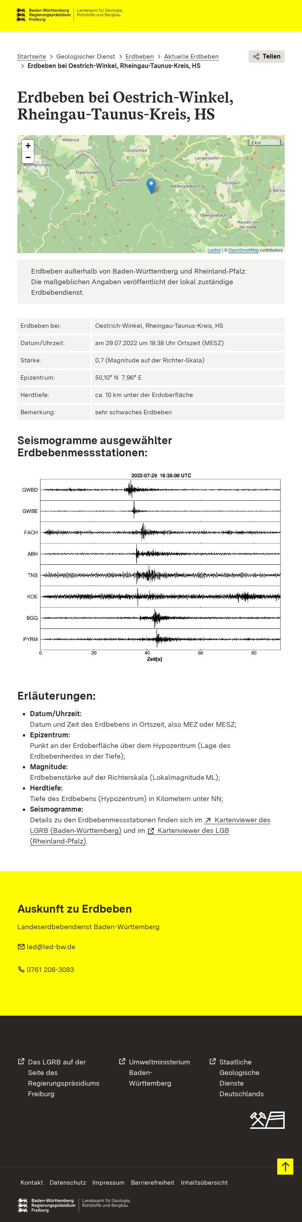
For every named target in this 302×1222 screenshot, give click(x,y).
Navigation (280, 15)
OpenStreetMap (243, 249)
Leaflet (214, 249)
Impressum (108, 1182)
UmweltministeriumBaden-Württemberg (159, 1072)
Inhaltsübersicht (204, 1182)
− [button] (28, 157)
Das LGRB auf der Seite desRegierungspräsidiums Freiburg (63, 1078)
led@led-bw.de (51, 947)
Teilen (272, 56)
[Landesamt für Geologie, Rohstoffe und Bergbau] (72, 15)
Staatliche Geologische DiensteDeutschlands (241, 1078)
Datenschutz (68, 1182)
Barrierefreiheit (153, 1182)
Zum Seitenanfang (285, 1167)
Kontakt (31, 1182)
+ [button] (28, 146)
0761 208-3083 (50, 969)
